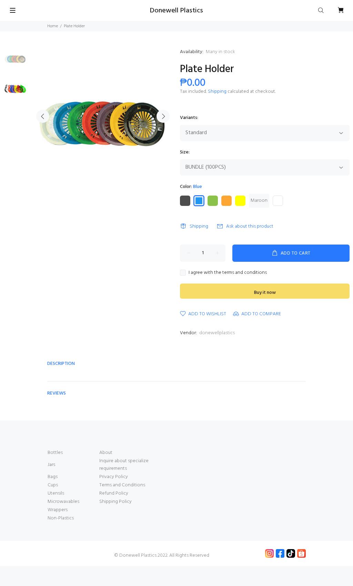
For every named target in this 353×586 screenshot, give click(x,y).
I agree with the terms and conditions (228, 273)
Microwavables (63, 502)
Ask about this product (249, 226)
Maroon (259, 201)
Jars (51, 465)
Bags (53, 477)
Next (163, 116)
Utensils (56, 493)
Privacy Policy (113, 477)
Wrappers (58, 510)
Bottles (55, 453)
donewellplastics (217, 333)
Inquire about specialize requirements (124, 465)
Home (52, 26)
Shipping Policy (115, 502)
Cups (53, 485)
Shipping (217, 92)
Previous (42, 116)
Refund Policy (113, 493)
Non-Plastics (61, 518)
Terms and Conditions (122, 485)
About (105, 453)
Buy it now (265, 293)
